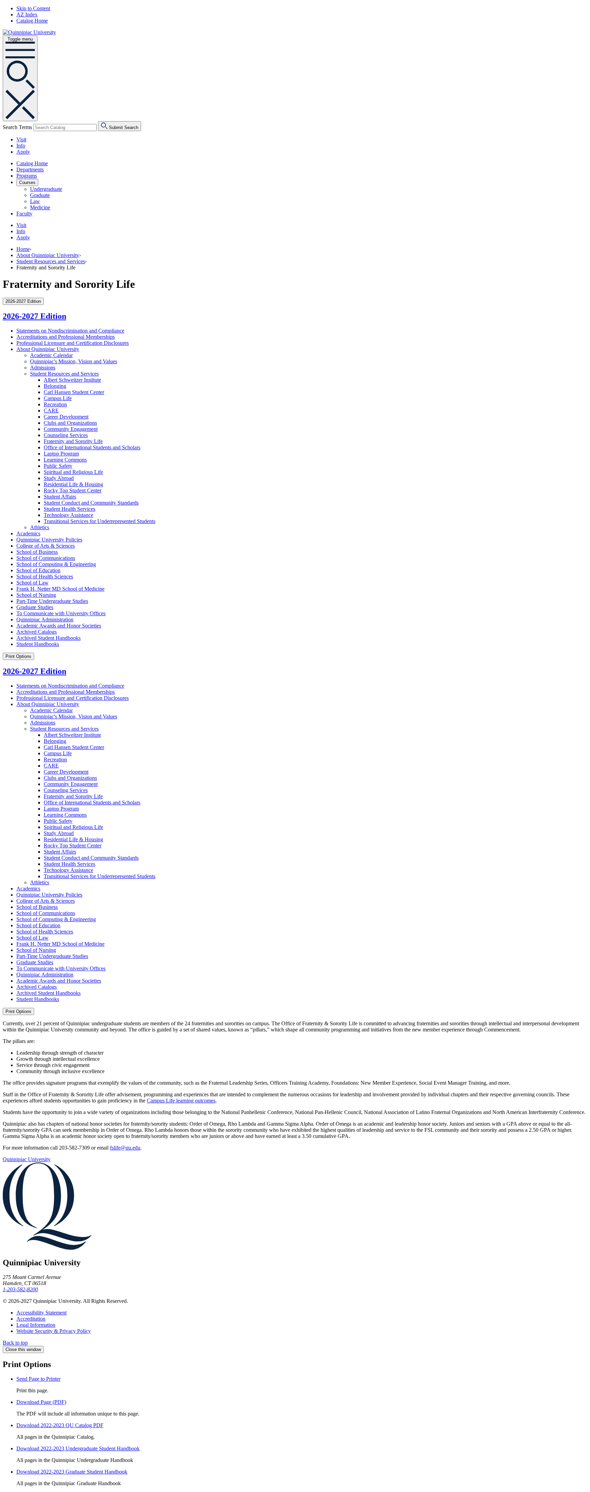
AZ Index (27, 14)
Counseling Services (66, 435)
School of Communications (45, 558)
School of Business (37, 552)
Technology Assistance (68, 515)
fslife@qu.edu (125, 1148)
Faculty (24, 213)
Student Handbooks (37, 644)
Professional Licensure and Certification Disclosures (72, 343)
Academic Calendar (51, 355)
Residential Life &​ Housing (73, 484)
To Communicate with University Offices (61, 613)
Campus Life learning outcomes (181, 1100)
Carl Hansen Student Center (74, 392)
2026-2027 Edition (34, 316)
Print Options (18, 656)
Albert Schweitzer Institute (72, 380)
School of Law (32, 583)
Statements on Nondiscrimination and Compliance (70, 331)
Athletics (39, 527)
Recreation (55, 404)
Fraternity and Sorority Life (73, 441)
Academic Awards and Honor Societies (58, 626)
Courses (27, 182)
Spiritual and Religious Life (73, 472)
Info (20, 146)
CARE (51, 410)
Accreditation (30, 1319)
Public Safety (58, 466)
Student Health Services (69, 509)
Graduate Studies (34, 607)
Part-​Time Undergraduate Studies (52, 601)
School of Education (38, 570)
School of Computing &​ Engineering (56, 564)
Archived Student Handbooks (48, 638)
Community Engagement (71, 429)
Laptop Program (61, 453)
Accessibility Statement (41, 1312)
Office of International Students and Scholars (92, 447)
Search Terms (17, 127)
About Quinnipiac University (47, 255)
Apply (23, 152)
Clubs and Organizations (70, 423)
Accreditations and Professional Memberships (65, 337)
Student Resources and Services (50, 261)
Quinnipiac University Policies (49, 540)
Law (35, 201)
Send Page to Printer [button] (38, 1379)
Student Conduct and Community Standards (91, 503)
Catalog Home (32, 21)
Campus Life (58, 398)
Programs (26, 176)
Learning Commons (65, 460)
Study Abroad (59, 478)
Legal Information (35, 1325)
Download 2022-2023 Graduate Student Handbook (71, 1472)
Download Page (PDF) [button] (41, 1402)
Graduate (40, 195)
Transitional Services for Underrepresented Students (99, 521)
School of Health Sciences (44, 576)
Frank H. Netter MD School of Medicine (60, 589)
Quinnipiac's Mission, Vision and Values (73, 361)
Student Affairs (60, 496)
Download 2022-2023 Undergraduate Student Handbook (78, 1448)
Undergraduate (46, 189)
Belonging (55, 386)
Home (23, 249)
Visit (21, 139)
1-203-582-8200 (20, 1289)
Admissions (42, 367)
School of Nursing (36, 595)
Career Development (66, 417)
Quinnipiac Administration (44, 619)
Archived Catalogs (36, 632)
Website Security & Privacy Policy (53, 1331)
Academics (28, 533)
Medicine (40, 207)
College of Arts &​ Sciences (45, 546)
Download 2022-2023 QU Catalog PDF (59, 1425)
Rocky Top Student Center (72, 490)
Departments (30, 169)
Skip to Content (33, 8)
